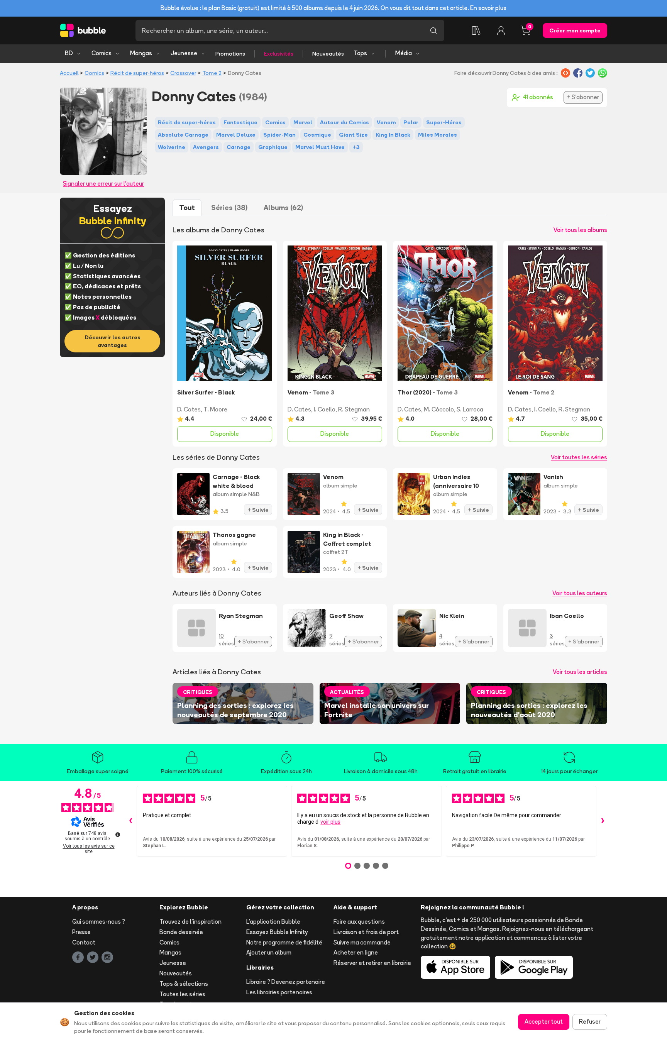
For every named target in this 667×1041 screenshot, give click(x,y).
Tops (360, 53)
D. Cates (189, 409)
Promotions (230, 53)
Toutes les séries (182, 994)
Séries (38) (229, 207)
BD (69, 53)
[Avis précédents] (130, 821)
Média (403, 53)
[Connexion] (501, 30)
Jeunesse (184, 53)
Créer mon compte (575, 30)
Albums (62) (283, 207)
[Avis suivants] (602, 821)
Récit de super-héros (137, 72)
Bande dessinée (181, 932)
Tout (187, 207)
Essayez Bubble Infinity (277, 932)
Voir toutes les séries (579, 457)
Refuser (590, 1021)
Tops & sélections (183, 983)
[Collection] (476, 30)
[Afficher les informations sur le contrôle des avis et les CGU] (118, 834)
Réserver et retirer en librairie (372, 963)
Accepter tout (544, 1021)
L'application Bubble (273, 921)
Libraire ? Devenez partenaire (285, 981)
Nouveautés (328, 53)
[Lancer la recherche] (433, 30)
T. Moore (215, 409)
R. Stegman (354, 409)
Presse (81, 932)
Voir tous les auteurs (579, 593)
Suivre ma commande (362, 942)
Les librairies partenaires (279, 992)
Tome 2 (212, 72)
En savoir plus (488, 8)
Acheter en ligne (356, 952)
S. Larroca (470, 409)
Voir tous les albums (580, 230)
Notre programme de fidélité (284, 942)
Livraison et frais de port (366, 932)
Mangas (141, 53)
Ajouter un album (268, 952)
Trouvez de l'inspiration (190, 921)
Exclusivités (278, 53)
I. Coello (324, 409)
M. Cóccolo (439, 409)
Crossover (183, 72)
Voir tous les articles (580, 671)
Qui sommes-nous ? (98, 921)
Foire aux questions (359, 921)
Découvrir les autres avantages (113, 341)
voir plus (330, 822)
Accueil (69, 72)
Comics (101, 53)
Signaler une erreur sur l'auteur (103, 183)
